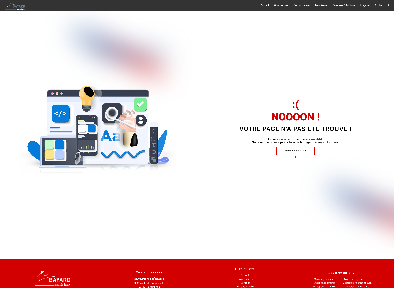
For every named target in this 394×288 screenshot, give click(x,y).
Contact (379, 5)
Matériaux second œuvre (357, 282)
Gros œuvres (281, 5)
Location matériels (324, 282)
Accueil (265, 5)
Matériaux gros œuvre (357, 279)
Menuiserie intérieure (357, 286)
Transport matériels (324, 286)
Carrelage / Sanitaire (344, 5)
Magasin (365, 5)
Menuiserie (321, 5)
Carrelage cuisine (324, 279)
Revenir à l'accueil (295, 150)
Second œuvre (302, 5)
